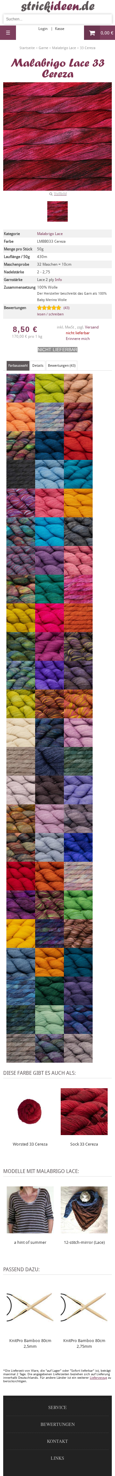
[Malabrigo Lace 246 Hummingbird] (78, 658)
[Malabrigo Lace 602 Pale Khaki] (20, 773)
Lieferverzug (98, 1377)
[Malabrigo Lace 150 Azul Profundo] (49, 457)
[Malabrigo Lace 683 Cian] (49, 543)
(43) (53, 311)
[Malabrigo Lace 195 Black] (20, 485)
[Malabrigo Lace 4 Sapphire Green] (78, 916)
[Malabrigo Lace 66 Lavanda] (78, 686)
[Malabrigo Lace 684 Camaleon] (20, 543)
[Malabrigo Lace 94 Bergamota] (78, 457)
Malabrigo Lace (50, 234)
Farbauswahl (18, 366)
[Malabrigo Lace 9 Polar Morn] (49, 859)
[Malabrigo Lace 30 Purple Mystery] (78, 859)
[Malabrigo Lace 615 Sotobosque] (78, 945)
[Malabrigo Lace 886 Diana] (20, 600)
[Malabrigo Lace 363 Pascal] (78, 773)
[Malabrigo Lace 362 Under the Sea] (20, 1002)
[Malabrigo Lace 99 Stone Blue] (20, 973)
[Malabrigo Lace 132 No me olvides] (49, 744)
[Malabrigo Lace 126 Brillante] (20, 514)
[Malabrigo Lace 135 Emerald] (49, 600)
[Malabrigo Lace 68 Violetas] (78, 1002)
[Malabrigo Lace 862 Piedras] (20, 830)
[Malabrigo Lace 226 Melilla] (78, 715)
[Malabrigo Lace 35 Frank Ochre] (20, 629)
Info (58, 279)
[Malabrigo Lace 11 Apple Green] (49, 399)
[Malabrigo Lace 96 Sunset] (49, 973)
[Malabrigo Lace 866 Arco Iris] (20, 457)
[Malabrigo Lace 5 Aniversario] (20, 399)
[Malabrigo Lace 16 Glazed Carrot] (78, 629)
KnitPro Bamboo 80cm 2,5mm (30, 1343)
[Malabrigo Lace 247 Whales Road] (78, 1031)
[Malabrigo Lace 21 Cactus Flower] (49, 514)
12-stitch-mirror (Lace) (84, 1242)
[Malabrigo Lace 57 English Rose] (78, 600)
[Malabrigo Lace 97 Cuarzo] (49, 572)
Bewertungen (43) (61, 366)
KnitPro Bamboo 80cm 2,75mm (84, 1343)
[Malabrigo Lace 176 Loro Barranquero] (49, 715)
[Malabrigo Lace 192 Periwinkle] (78, 801)
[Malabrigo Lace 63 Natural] (20, 744)
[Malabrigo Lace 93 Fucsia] (49, 629)
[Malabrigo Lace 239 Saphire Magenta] (49, 916)
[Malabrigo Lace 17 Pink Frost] (49, 830)
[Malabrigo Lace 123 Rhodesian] (49, 887)
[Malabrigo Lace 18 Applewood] (78, 399)
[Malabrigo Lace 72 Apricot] (20, 428)
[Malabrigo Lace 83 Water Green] (49, 1031)
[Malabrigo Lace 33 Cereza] (57, 211)
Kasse (59, 28)
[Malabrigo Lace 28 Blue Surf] (49, 485)
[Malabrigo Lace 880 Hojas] (20, 658)
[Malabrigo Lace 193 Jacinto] (49, 686)
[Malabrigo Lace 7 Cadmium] (78, 514)
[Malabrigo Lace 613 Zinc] (78, 1060)
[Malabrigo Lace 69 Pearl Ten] (49, 801)
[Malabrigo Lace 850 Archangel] (78, 428)
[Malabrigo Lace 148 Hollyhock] (49, 658)
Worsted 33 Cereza (30, 1144)
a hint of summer (30, 1242)
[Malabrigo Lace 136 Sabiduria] (20, 916)
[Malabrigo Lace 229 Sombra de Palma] (49, 945)
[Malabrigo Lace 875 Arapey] (49, 428)
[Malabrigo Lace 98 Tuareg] (78, 973)
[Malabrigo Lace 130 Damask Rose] (78, 572)
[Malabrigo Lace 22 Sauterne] (20, 945)
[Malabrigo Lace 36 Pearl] (20, 801)
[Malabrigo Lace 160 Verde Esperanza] (49, 1002)
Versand (92, 327)
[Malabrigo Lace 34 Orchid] (78, 744)
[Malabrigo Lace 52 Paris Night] (49, 773)
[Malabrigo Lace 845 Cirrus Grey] (78, 543)
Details (37, 366)
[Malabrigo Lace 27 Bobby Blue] (78, 485)
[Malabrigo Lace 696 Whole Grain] (20, 1060)
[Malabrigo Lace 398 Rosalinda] (78, 887)
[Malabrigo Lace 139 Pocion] (20, 859)
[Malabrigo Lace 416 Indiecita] (20, 686)
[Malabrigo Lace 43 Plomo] (78, 830)
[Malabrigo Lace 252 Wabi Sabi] (20, 1031)
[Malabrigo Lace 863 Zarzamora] (49, 1060)
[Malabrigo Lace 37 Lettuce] (20, 715)
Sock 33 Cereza (84, 1144)
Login (43, 28)
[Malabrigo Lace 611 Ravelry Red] (20, 887)
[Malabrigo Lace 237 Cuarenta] (20, 572)
